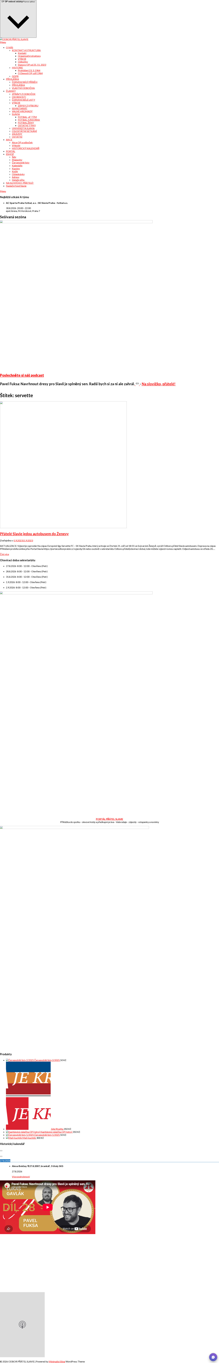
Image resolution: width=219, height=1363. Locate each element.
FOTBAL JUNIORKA (29, 119)
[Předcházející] (1, 1150)
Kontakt (22, 53)
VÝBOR (22, 58)
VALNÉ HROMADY (22, 111)
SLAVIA (16, 114)
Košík (15, 171)
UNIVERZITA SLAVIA (23, 128)
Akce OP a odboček (22, 142)
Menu (3, 42)
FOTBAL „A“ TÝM (27, 116)
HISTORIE (17, 67)
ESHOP (10, 154)
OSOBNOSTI (19, 96)
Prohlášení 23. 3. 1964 (29, 70)
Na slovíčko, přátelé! (158, 384)
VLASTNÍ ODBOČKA (23, 88)
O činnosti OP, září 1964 (30, 73)
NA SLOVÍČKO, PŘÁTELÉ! (20, 182)
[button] (213, 1357)
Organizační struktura (29, 55)
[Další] (1, 1156)
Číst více (4, 554)
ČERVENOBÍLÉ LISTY (23, 99)
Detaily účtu (18, 179)
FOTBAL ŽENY (26, 122)
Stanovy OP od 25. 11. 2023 (32, 64)
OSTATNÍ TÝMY (27, 125)
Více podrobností (21, 1176)
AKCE (9, 139)
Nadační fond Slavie (16, 185)
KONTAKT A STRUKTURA (26, 50)
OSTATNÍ (17, 136)
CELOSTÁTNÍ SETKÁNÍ (24, 131)
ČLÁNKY (11, 91)
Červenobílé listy (20, 162)
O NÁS (9, 47)
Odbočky (23, 61)
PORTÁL (10, 151)
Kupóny (16, 168)
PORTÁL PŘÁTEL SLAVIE (109, 819)
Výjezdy (16, 145)
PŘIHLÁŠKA (12, 79)
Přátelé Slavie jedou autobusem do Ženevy (34, 534)
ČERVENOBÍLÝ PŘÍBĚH (24, 82)
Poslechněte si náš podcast (22, 375)
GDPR (15, 76)
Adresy (15, 177)
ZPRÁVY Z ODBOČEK (23, 93)
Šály (14, 156)
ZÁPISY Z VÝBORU (28, 105)
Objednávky (18, 174)
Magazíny (17, 159)
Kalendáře (17, 165)
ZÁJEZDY (17, 133)
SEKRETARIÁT (19, 108)
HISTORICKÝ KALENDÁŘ (25, 148)
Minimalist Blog (57, 1361)
